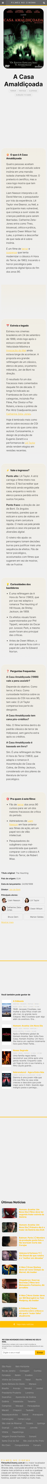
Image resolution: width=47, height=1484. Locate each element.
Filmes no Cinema (23, 2)
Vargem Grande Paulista (13, 1436)
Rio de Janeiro (8, 1370)
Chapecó (17, 1409)
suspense (11, 252)
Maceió (5, 1409)
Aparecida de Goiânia (26, 1396)
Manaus (32, 1383)
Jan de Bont (14, 889)
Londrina (29, 1392)
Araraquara (38, 1414)
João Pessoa (19, 1427)
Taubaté (29, 1409)
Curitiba (37, 1370)
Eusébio (29, 1374)
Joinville (33, 1427)
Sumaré (32, 1436)
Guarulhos (6, 1396)
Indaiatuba (18, 1401)
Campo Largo (24, 1418)
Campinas (6, 1405)
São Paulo (6, 1366)
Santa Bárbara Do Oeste (13, 1383)
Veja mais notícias (24, 1324)
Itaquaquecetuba (10, 1414)
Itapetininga (18, 1431)
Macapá (19, 1405)
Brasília (5, 1388)
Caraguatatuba (22, 1444)
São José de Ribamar (12, 1423)
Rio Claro (6, 1444)
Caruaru (37, 1444)
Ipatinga (41, 1423)
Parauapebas (34, 1405)
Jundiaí (39, 1388)
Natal (28, 1379)
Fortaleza (6, 1374)
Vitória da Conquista (11, 1379)
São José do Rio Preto (33, 1440)
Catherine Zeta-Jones (18, 413)
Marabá (28, 1388)
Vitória (5, 1431)
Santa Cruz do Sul (10, 1440)
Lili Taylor (30, 442)
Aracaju (16, 1388)
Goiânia (5, 1401)
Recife (39, 1379)
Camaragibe (7, 1418)
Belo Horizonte (22, 1366)
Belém (18, 1374)
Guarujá (5, 1427)
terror (25, 248)
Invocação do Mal (16, 350)
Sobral (25, 1414)
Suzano (29, 1423)
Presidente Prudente (11, 1392)
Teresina (31, 1401)
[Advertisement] (23, 122)
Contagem (24, 1370)
